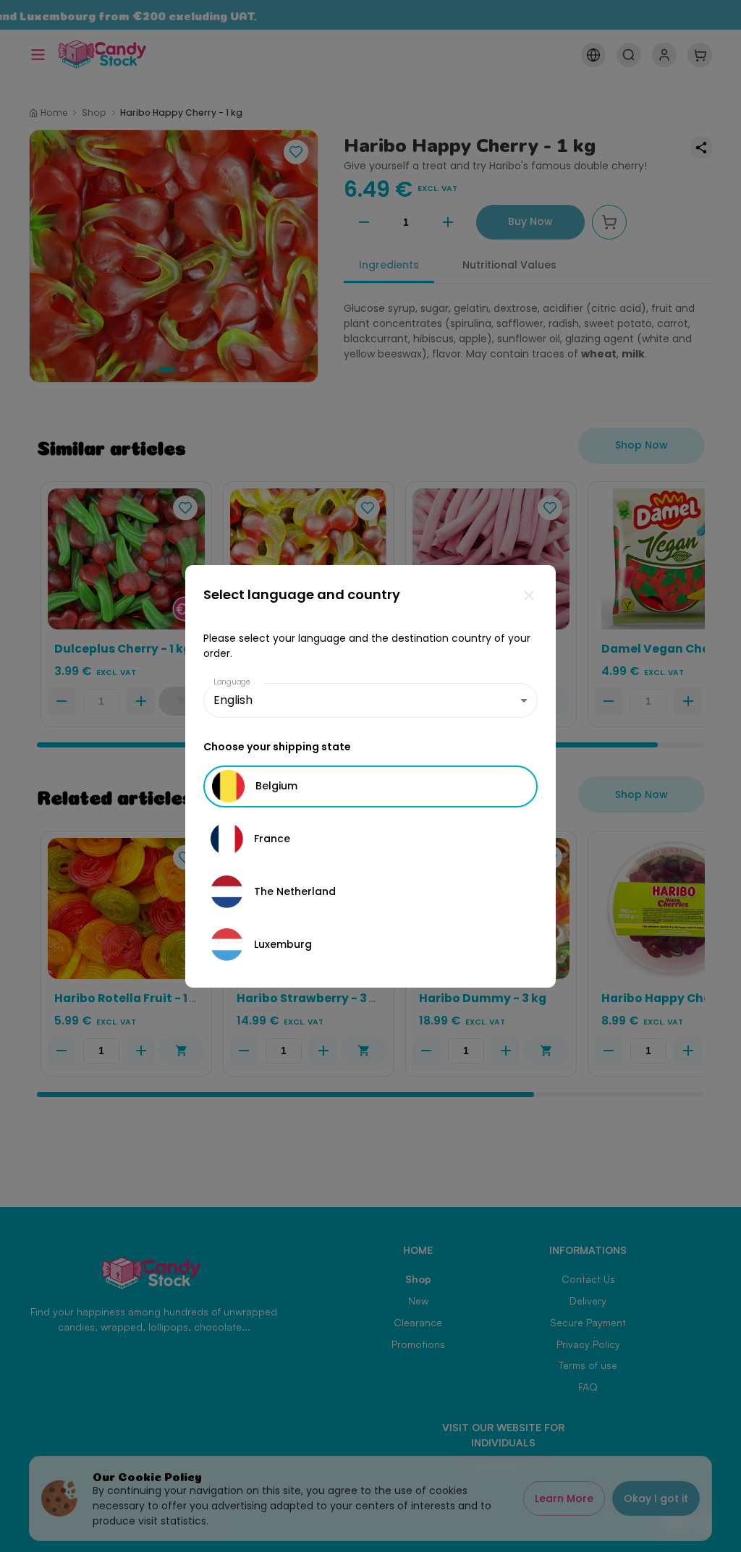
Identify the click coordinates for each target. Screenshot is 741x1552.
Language (232, 682)
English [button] (233, 700)
